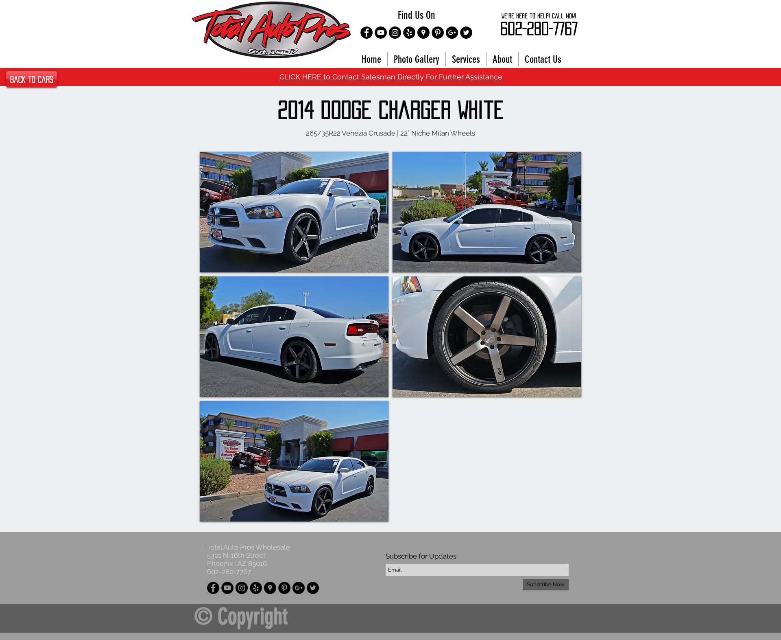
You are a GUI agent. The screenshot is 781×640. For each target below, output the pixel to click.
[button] (294, 212)
